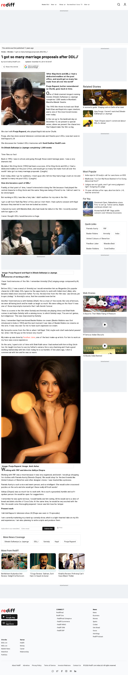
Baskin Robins (92, 233)
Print (60, 528)
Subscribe (48, 529)
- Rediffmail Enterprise (64, 618)
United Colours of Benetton (98, 238)
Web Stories (89, 293)
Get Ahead (96, 627)
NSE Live (4, 646)
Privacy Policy (36, 665)
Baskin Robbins (92, 248)
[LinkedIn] (75, 671)
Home (44, 4)
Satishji (47, 541)
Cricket (95, 624)
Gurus (78, 4)
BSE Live (4, 643)
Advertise (26, 665)
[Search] (118, 5)
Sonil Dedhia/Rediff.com (11, 62)
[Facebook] (62, 671)
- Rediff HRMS (61, 624)
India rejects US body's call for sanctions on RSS (105, 175)
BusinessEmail (71, 4)
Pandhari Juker (29, 337)
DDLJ (36, 541)
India (117, 233)
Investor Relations (64, 665)
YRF (104, 228)
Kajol (57, 541)
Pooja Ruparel (70, 541)
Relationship (24, 652)
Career (22, 649)
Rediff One (60, 615)
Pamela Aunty (92, 228)
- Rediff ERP (60, 630)
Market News (5, 649)
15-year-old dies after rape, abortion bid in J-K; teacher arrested (104, 191)
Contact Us (77, 665)
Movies (10, 52)
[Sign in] (125, 5)
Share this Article (12, 67)
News (52, 4)
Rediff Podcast (98, 637)
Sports (95, 621)
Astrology (96, 634)
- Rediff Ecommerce (63, 621)
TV (81, 4)
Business (96, 615)
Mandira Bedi (109, 243)
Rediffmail (60, 612)
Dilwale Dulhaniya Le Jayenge (17, 541)
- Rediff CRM (60, 627)
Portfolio (4, 655)
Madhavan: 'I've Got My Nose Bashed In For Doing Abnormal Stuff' (105, 180)
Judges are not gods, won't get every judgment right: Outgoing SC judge (104, 185)
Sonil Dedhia (109, 248)
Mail (47, 4)
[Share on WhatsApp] (53, 671)
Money (61, 4)
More (85, 4)
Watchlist (4, 652)
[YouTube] (71, 671)
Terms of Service (50, 665)
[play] (104, 303)
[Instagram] (66, 671)
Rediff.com (92, 665)
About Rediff (16, 665)
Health (22, 643)
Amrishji (106, 233)
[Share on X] (57, 671)
